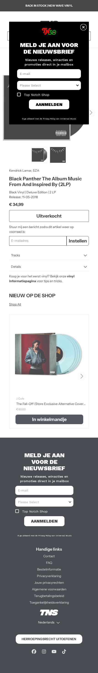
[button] (83, 27)
